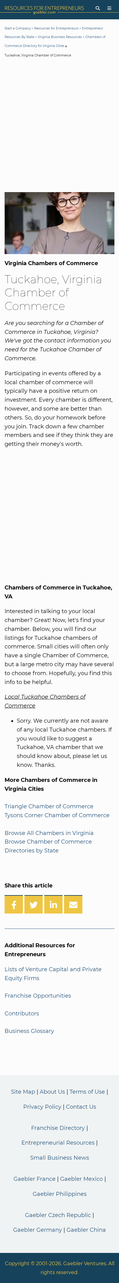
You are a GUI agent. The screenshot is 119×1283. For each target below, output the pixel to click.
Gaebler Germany (37, 1230)
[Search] (97, 8)
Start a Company (18, 28)
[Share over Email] (73, 904)
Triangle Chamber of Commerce (49, 806)
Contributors (22, 1013)
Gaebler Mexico (81, 1179)
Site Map (23, 1091)
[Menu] (109, 8)
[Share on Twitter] (33, 904)
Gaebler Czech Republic (58, 1215)
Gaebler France (34, 1179)
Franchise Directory (58, 1128)
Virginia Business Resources (60, 37)
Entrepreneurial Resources (58, 1142)
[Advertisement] (59, 126)
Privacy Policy (42, 1106)
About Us (52, 1091)
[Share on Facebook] (14, 904)
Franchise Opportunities (38, 995)
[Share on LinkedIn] (53, 904)
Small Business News (59, 1157)
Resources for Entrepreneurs (56, 28)
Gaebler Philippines (60, 1194)
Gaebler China (86, 1230)
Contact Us (81, 1106)
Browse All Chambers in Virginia (49, 833)
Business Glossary (29, 1031)
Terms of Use (87, 1091)
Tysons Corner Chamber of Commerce (57, 815)
